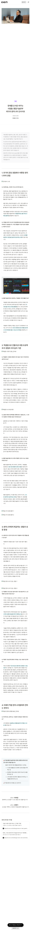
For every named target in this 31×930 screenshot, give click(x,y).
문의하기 (24, 2)
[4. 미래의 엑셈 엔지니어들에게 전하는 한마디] (1, 704)
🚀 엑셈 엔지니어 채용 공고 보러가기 (12, 783)
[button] (15, 798)
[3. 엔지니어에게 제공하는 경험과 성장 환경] (1, 526)
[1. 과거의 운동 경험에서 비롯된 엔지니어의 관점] (1, 172)
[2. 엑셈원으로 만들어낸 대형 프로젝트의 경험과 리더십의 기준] (1, 344)
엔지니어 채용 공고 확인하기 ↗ (15, 925)
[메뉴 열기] (28, 2)
